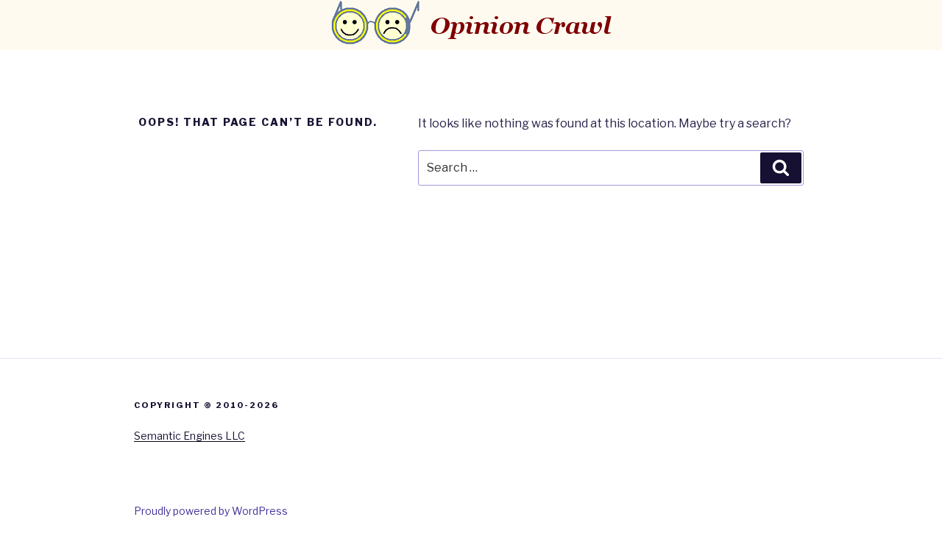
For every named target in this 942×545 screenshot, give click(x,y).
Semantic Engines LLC (189, 435)
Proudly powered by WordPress (211, 510)
